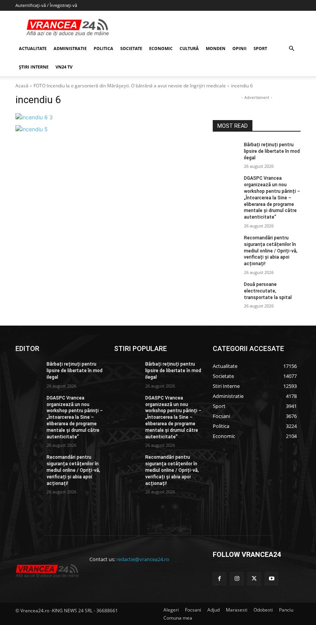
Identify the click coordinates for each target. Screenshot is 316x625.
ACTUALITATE (33, 48)
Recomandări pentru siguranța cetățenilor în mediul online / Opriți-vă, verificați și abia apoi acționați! (271, 250)
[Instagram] (237, 578)
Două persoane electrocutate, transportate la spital (268, 291)
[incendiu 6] (108, 117)
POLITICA (103, 48)
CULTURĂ (189, 48)
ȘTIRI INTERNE (34, 67)
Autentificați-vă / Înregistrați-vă (46, 5)
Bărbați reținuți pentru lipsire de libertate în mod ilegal (272, 151)
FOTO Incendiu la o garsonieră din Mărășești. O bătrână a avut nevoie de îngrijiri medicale (130, 85)
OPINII (239, 48)
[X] (254, 578)
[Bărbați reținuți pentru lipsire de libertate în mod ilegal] (226, 151)
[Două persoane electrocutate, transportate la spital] (226, 290)
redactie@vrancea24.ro (142, 559)
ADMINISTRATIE (70, 48)
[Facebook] (219, 578)
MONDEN (215, 48)
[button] (291, 48)
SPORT (260, 48)
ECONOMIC (161, 48)
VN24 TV (63, 67)
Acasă (22, 85)
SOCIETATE (131, 48)
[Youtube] (271, 578)
